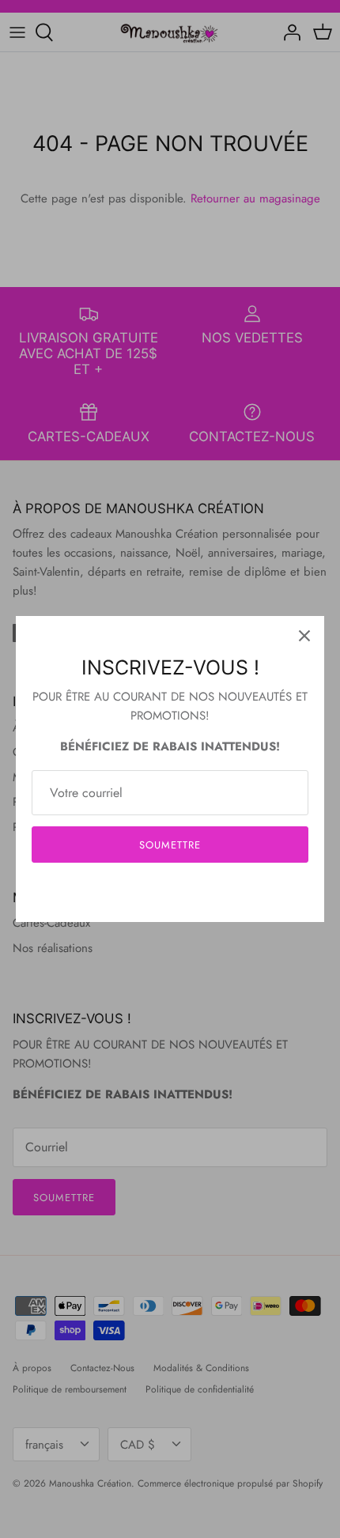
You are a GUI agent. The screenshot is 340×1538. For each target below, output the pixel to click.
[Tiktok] (194, 892)
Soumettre (170, 844)
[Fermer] (304, 635)
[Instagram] (170, 892)
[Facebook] (147, 892)
